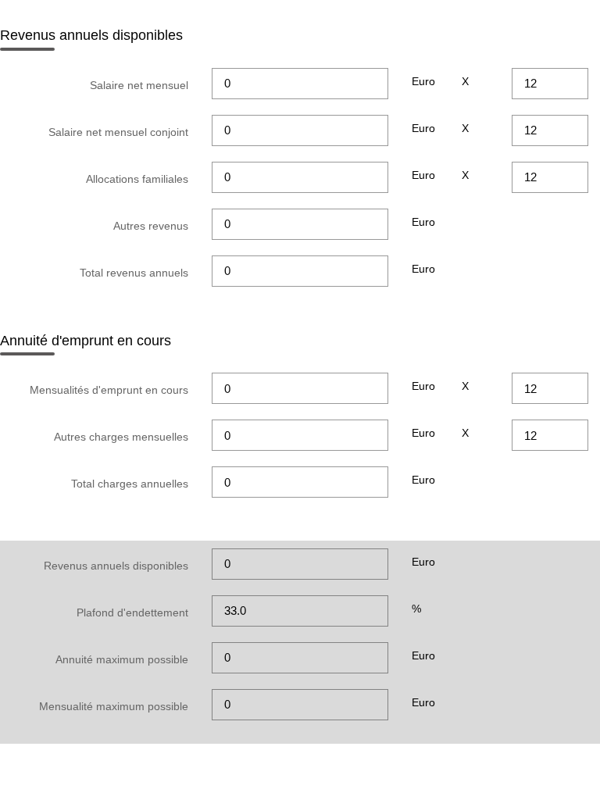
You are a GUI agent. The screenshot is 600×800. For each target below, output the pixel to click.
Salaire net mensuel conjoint (118, 132)
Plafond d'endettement (132, 612)
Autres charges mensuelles (121, 436)
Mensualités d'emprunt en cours (109, 390)
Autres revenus (150, 226)
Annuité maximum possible (121, 659)
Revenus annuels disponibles (116, 565)
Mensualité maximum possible (113, 706)
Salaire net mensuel (139, 85)
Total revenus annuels (134, 272)
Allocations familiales (137, 179)
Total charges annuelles (129, 483)
